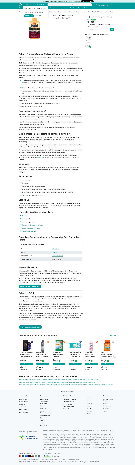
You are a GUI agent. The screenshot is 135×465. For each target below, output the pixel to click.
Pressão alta (60, 8)
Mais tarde (39, 15)
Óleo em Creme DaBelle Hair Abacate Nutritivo (70, 384)
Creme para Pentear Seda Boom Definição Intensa (82, 382)
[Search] (90, 4)
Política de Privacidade (69, 399)
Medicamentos (44, 399)
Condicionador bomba (28, 231)
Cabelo (105, 411)
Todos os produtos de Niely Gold (30, 286)
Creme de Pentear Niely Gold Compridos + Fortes (95, 11)
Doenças (42, 420)
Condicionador (26, 219)
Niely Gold (55, 252)
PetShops (106, 408)
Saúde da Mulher (77, 8)
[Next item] (114, 356)
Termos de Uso (67, 404)
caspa (39, 157)
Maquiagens (106, 406)
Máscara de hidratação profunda (32, 225)
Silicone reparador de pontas (30, 228)
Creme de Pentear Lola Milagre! (48, 384)
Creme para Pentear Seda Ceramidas (28, 382)
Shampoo (24, 216)
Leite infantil (68, 8)
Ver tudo (113, 335)
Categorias (43, 406)
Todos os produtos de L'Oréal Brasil (30, 327)
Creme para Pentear (57, 255)
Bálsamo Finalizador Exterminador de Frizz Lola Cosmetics (98, 384)
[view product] (26, 346)
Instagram (89, 406)
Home (21, 11)
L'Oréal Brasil (55, 248)
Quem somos (23, 399)
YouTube (89, 408)
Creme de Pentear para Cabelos (72, 11)
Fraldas (105, 403)
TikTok (88, 413)
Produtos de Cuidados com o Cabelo (52, 11)
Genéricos (86, 8)
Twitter (88, 401)
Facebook (89, 403)
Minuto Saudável (24, 412)
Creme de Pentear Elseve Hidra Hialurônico (30, 379)
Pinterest (89, 411)
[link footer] (47, 456)
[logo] (20, 4)
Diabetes (52, 8)
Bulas (41, 418)
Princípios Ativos (45, 415)
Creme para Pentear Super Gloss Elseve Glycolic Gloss (53, 382)
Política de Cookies (68, 401)
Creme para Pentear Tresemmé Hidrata (29, 384)
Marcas (42, 423)
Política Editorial (23, 401)
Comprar (26, 364)
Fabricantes (43, 425)
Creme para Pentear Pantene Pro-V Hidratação (54, 379)
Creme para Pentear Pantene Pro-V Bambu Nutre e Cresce (83, 379)
